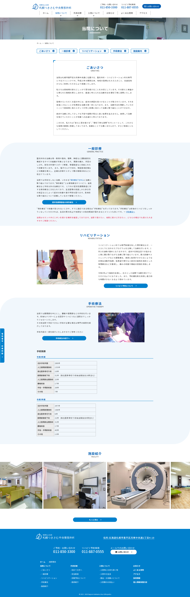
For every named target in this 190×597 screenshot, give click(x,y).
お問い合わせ (153, 6)
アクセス (143, 13)
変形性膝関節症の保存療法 (62, 202)
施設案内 (137, 51)
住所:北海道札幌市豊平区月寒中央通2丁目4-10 (128, 537)
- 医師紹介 (74, 582)
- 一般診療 (44, 574)
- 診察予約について (78, 578)
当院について (61, 13)
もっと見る (93, 519)
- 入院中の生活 (105, 574)
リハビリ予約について (124, 285)
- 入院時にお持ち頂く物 (108, 570)
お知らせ (110, 13)
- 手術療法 (44, 582)
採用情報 (136, 578)
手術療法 (117, 51)
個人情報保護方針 (140, 582)
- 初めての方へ (76, 570)
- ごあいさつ (45, 570)
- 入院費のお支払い (106, 582)
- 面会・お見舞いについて (109, 578)
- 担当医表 (74, 574)
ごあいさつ (44, 51)
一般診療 (66, 51)
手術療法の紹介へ (63, 338)
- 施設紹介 (44, 586)
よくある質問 (127, 13)
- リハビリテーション (48, 578)
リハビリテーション (92, 51)
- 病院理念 (52, 561)
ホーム (46, 13)
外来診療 (77, 13)
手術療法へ (130, 211)
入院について (94, 13)
